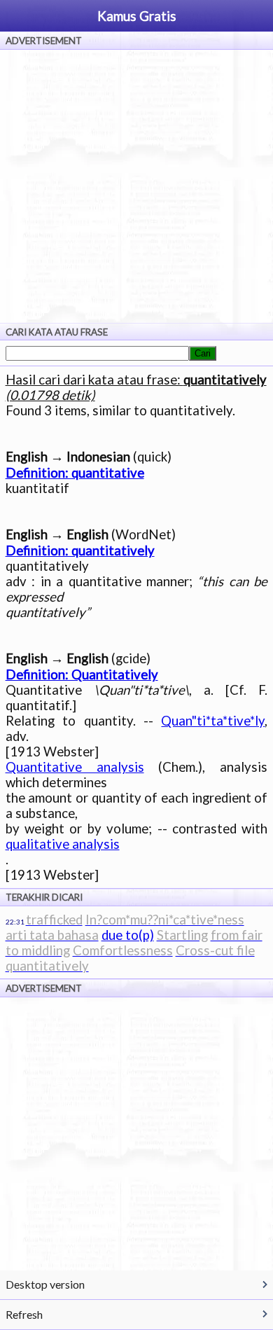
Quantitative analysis (75, 767)
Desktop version (45, 1284)
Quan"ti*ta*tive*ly (213, 720)
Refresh (24, 1314)
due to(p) (128, 935)
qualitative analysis (63, 844)
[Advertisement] (136, 186)
